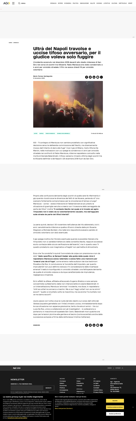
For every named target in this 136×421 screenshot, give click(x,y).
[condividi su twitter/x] (90, 77)
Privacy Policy (98, 392)
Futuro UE (80, 394)
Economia (67, 3)
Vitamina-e (80, 391)
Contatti (96, 388)
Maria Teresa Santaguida (42, 76)
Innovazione (84, 3)
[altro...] (101, 77)
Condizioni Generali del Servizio (20, 393)
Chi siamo (96, 381)
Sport (130, 3)
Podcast (79, 385)
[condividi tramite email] (97, 77)
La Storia (96, 385)
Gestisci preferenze (115, 414)
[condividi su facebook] (86, 77)
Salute (92, 3)
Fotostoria (80, 383)
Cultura (114, 3)
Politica (75, 3)
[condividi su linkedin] (94, 77)
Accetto (115, 401)
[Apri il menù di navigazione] (13, 3)
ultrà (35, 133)
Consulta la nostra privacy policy (17, 418)
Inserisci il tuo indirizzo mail (21, 384)
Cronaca (53, 3)
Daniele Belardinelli (63, 133)
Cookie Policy (98, 390)
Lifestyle (107, 3)
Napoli (41, 133)
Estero (60, 3)
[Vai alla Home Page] (6, 3)
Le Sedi (95, 383)
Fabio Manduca (50, 133)
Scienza (99, 3)
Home (10, 42)
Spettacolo (123, 3)
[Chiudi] (133, 407)
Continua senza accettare (115, 407)
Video (78, 381)
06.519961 (116, 391)
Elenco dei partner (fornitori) (64, 408)
